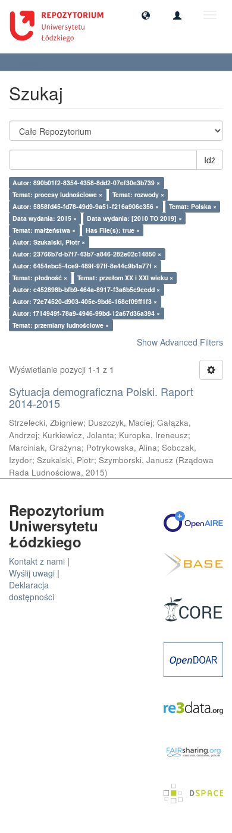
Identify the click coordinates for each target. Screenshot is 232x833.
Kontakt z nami (37, 561)
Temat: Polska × (193, 206)
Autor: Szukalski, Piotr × (48, 241)
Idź (209, 160)
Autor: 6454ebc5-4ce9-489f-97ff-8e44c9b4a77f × (84, 265)
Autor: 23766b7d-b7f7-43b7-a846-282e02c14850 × (86, 253)
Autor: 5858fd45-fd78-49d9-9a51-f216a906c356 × (85, 206)
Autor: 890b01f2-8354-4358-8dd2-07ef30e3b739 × (86, 182)
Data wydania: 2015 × (44, 218)
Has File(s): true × (113, 230)
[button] (145, 15)
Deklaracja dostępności (31, 591)
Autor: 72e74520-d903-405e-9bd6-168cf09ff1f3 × (84, 301)
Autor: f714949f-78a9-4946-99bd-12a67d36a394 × (86, 313)
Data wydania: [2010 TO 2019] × (134, 218)
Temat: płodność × (39, 277)
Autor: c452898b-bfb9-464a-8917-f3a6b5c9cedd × (86, 289)
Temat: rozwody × (138, 194)
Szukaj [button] (30, 62)
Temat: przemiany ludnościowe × (60, 325)
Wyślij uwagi (32, 573)
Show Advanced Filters (180, 342)
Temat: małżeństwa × (44, 230)
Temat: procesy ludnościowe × (57, 194)
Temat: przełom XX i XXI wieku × (125, 277)
